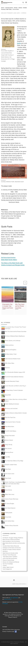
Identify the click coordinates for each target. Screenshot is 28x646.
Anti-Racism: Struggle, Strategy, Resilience (13, 537)
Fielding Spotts (8, 512)
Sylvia (19, 43)
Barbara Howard (9, 440)
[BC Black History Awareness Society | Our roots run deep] (6, 2)
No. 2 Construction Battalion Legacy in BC (15, 372)
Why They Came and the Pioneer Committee (19, 306)
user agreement (14, 597)
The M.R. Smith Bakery (10, 431)
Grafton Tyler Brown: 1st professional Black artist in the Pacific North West (15, 482)
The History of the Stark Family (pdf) (12, 263)
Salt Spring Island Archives (8, 257)
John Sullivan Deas (9, 521)
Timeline (5, 565)
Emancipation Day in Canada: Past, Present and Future (7, 306)
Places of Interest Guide (8, 560)
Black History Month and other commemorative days (14, 544)
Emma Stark (8, 517)
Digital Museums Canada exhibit (10, 553)
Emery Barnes (8, 490)
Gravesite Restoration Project (12, 381)
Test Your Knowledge (8, 563)
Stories (15, 7)
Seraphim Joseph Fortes (11, 464)
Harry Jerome (8, 448)
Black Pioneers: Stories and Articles (11, 539)
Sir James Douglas (9, 503)
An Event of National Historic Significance (15, 336)
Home (2, 7)
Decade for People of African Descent (12, 549)
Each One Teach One (10, 417)
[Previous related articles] (21, 282)
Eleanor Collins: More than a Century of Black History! (16, 400)
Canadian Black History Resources (11, 545)
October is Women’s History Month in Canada (16, 413)
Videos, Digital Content (8, 567)
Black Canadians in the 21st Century (11, 541)
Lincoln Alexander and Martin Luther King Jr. (15, 386)
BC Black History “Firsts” (11, 354)
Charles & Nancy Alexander (11, 525)
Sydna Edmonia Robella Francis (12, 358)
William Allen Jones (9, 494)
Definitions (5, 551)
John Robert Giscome (10, 508)
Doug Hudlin (8, 395)
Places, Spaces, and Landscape (12, 340)
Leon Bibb (7, 457)
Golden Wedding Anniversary (12, 404)
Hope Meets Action (9, 426)
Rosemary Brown (9, 452)
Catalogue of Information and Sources (12, 547)
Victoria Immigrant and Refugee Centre (12, 265)
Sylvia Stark (8, 469)
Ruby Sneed (8, 478)
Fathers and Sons (9, 345)
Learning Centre (9, 7)
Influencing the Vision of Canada (12, 422)
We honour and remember (11, 408)
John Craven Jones (9, 473)
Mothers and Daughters (10, 349)
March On (7, 367)
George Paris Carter (10, 435)
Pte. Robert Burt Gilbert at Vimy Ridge (14, 460)
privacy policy (7, 599)
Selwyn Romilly (8, 444)
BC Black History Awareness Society (14, 642)
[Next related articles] (25, 282)
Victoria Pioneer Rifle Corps (11, 499)
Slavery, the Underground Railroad (11, 562)
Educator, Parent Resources (9, 554)
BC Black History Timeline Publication (14, 390)
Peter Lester (8, 486)
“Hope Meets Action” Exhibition (10, 556)
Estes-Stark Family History (9, 260)
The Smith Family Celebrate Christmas (14, 376)
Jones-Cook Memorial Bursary (10, 558)
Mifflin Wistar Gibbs (9, 363)
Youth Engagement (7, 569)
